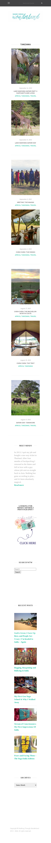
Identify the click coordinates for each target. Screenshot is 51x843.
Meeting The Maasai (25, 202)
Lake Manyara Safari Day (25, 143)
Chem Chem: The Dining (25, 252)
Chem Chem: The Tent (26, 363)
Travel (33, 96)
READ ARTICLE (25, 150)
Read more (19, 485)
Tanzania (25, 96)
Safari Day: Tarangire (25, 423)
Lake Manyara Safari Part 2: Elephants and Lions (25, 92)
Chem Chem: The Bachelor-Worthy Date (25, 312)
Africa (18, 96)
